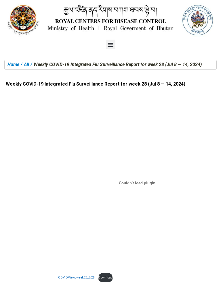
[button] (110, 44)
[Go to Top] (212, 285)
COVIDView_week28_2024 (77, 277)
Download (105, 277)
